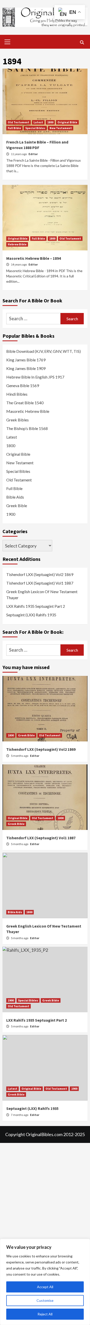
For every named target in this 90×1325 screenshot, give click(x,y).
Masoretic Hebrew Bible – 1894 (33, 258)
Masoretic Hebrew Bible (27, 411)
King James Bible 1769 (26, 359)
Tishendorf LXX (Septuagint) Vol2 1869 (39, 574)
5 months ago (20, 756)
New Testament (61, 128)
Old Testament (18, 122)
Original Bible (67, 122)
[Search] (82, 42)
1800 (50, 122)
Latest (38, 122)
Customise (45, 1300)
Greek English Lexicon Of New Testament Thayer (42, 594)
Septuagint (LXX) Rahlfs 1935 (31, 614)
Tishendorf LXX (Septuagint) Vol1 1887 (39, 583)
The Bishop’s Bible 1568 (27, 428)
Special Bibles (35, 128)
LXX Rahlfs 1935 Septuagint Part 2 (35, 606)
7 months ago (20, 1115)
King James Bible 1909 (26, 368)
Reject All (45, 1314)
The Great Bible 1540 (25, 402)
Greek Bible (16, 505)
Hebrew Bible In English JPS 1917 (35, 377)
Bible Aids (15, 497)
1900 (10, 514)
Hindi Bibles (17, 394)
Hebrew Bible (17, 244)
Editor (33, 154)
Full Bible (14, 128)
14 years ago (19, 264)
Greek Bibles (17, 419)
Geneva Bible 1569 (22, 385)
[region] (45, 1282)
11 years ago (19, 154)
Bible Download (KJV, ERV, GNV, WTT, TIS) (43, 351)
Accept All (45, 1287)
